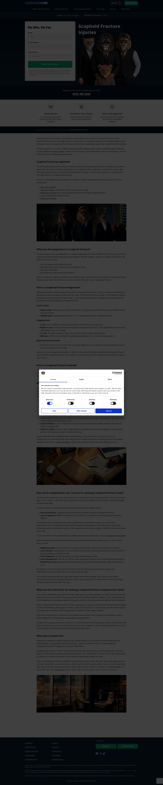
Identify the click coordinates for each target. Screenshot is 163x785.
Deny (54, 411)
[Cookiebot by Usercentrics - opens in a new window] (113, 373)
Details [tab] (81, 379)
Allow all (108, 411)
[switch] (71, 403)
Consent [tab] (53, 379)
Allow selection (82, 411)
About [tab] (110, 379)
